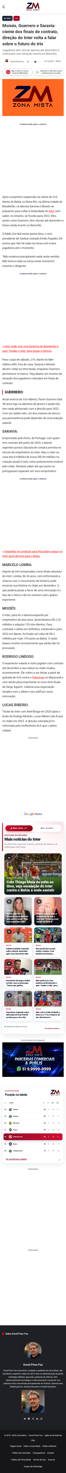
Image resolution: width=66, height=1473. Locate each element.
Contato (50, 1453)
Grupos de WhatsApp (33, 1466)
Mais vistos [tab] (20, 828)
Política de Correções (21, 1453)
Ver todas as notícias (53, 1028)
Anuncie (51, 1460)
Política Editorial (49, 1446)
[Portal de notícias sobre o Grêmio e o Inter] (32, 6)
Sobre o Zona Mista (31, 1446)
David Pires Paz (17, 62)
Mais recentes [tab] (47, 828)
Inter (16, 18)
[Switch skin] (3, 7)
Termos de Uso (39, 1460)
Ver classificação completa (33, 1159)
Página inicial (15, 1446)
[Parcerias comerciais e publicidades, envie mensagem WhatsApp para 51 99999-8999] (33, 1059)
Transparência (39, 1453)
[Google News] (33, 814)
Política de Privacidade (21, 1460)
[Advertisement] (33, 160)
